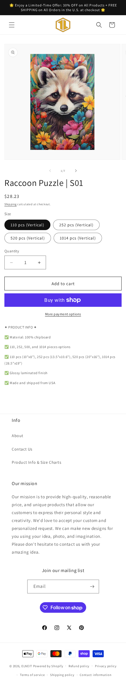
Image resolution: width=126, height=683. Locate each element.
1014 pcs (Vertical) (78, 238)
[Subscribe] (92, 586)
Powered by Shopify (48, 666)
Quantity (11, 251)
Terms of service (32, 675)
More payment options (63, 314)
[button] (11, 24)
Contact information (95, 675)
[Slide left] (50, 170)
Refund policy (79, 666)
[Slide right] (75, 170)
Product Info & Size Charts (37, 462)
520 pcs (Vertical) (28, 238)
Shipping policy (62, 675)
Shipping (10, 204)
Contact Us (22, 449)
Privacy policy (106, 666)
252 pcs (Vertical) (76, 224)
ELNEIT (26, 666)
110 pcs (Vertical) (27, 224)
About (17, 435)
